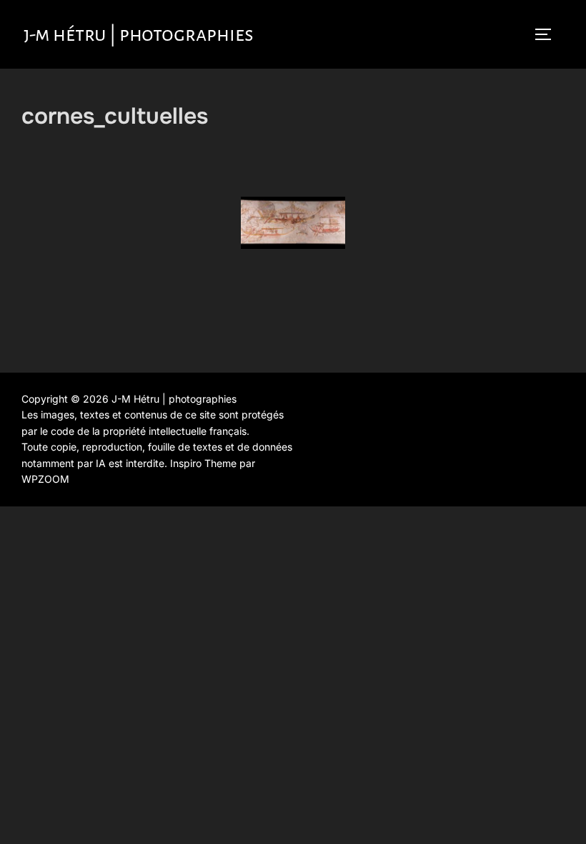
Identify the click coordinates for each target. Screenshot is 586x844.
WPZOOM (45, 479)
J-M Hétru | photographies (139, 34)
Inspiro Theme (203, 463)
